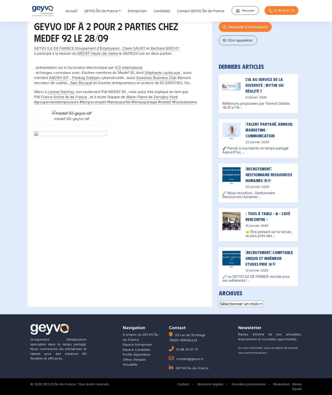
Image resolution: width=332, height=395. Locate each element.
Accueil (71, 11)
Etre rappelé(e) (239, 40)
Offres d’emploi (134, 359)
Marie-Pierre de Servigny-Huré (152, 97)
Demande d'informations (247, 27)
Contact (183, 384)
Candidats (162, 11)
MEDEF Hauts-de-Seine (97, 53)
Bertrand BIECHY (165, 48)
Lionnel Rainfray (61, 91)
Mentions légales (210, 384)
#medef (164, 102)
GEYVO (101, 11)
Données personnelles (249, 384)
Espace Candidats (136, 349)
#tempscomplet (92, 102)
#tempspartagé (144, 102)
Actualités (130, 364)
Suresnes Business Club (156, 77)
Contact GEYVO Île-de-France (200, 11)
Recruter (247, 10)
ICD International (128, 67)
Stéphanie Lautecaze (162, 72)
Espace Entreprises (137, 344)
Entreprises (137, 11)
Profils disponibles (136, 354)
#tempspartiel (118, 102)
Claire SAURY (133, 48)
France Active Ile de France (64, 97)
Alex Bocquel (81, 82)
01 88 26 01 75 (284, 10)
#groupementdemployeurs (56, 102)
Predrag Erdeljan (85, 77)
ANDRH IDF (59, 77)
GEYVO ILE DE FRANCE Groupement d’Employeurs (77, 48)
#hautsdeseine (184, 102)
